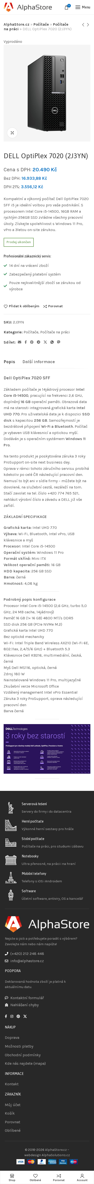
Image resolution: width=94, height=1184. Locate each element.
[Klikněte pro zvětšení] (12, 133)
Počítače (41, 24)
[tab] (9, 362)
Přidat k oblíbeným (24, 306)
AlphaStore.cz (16, 24)
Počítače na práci (55, 332)
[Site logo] (28, 7)
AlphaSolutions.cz (56, 1155)
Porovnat (55, 306)
